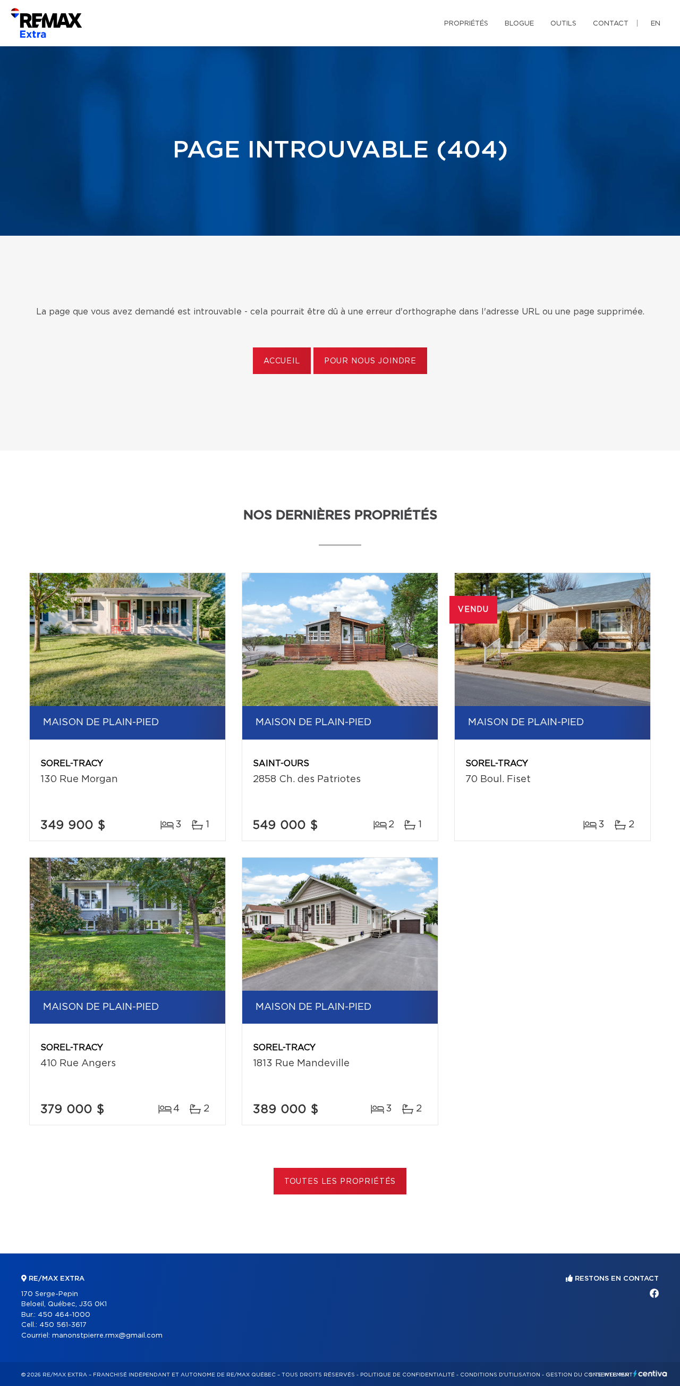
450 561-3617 (63, 1325)
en (655, 23)
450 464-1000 (64, 1315)
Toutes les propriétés (340, 1181)
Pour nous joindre (370, 361)
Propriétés (466, 23)
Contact (610, 23)
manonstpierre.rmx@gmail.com (107, 1335)
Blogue (519, 23)
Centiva (650, 1373)
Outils (563, 23)
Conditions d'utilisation (500, 1374)
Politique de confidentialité (407, 1374)
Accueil (282, 361)
